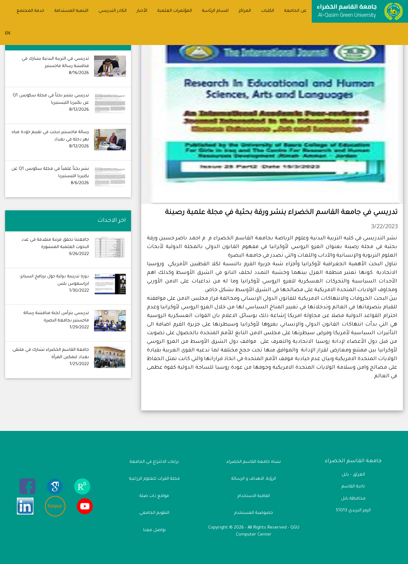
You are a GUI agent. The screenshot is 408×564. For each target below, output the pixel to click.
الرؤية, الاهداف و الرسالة (253, 479)
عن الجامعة (295, 11)
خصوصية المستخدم (253, 513)
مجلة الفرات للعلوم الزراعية (154, 479)
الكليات (267, 11)
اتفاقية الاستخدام (253, 496)
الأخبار (142, 11)
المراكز (245, 11)
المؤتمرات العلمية (174, 11)
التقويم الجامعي (154, 513)
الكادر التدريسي (112, 11)
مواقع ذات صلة (154, 496)
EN (7, 33)
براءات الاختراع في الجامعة (154, 462)
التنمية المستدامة (71, 11)
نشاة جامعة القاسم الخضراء (254, 462)
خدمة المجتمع (30, 11)
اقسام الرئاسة (215, 11)
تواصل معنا (154, 530)
